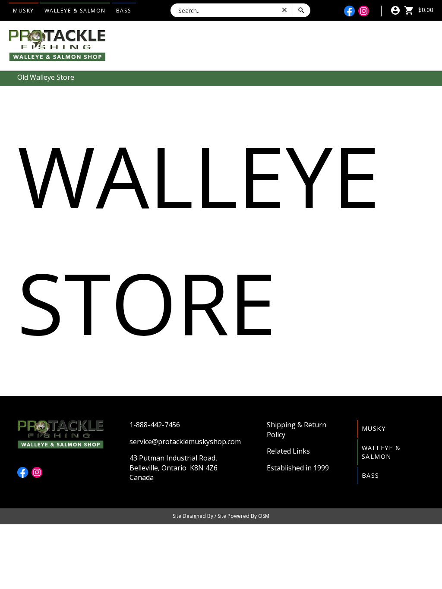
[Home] (57, 45)
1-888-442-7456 (154, 424)
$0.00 (425, 10)
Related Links (288, 451)
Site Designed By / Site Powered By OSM (221, 516)
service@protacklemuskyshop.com (185, 441)
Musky (23, 10)
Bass (124, 10)
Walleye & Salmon (75, 10)
